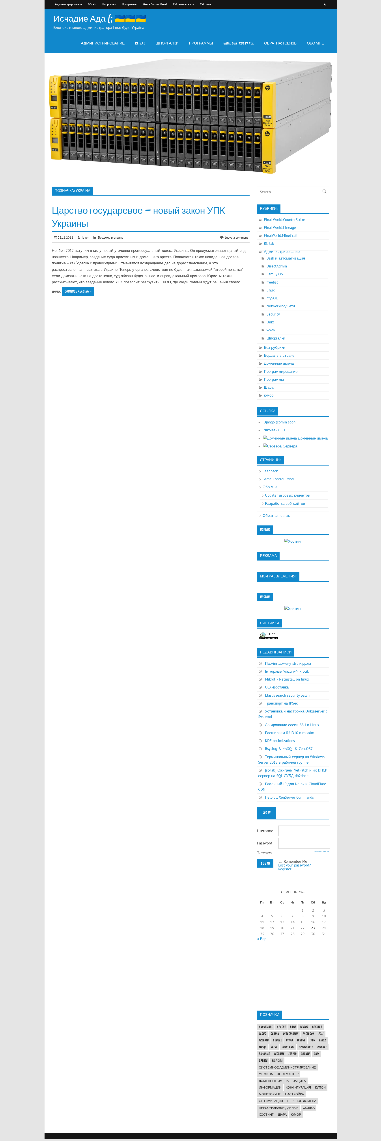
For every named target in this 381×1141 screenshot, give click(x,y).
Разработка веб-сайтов (285, 503)
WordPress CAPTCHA (321, 851)
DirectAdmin (277, 266)
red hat (322, 1047)
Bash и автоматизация (286, 258)
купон (320, 1087)
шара (282, 1115)
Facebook (308, 1034)
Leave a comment (236, 237)
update (263, 1061)
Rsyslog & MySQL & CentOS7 (289, 748)
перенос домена (301, 1101)
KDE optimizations (280, 740)
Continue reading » (78, 291)
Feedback (270, 471)
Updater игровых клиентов (287, 495)
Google (277, 1040)
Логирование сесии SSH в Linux (292, 724)
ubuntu (305, 1054)
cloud (262, 1034)
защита (299, 1081)
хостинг (266, 1115)
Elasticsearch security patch (287, 695)
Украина (266, 1074)
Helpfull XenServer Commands (289, 797)
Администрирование (68, 4)
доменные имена (274, 1081)
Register (284, 868)
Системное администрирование (287, 1067)
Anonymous (266, 1027)
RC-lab (91, 4)
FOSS (320, 1034)
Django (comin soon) (280, 422)
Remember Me (295, 861)
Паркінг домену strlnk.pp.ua (288, 663)
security (279, 1054)
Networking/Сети (281, 306)
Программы (129, 4)
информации (270, 1087)
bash (293, 1027)
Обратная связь (183, 4)
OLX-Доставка (277, 687)
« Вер (261, 938)
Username (265, 830)
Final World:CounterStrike (284, 219)
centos (304, 1027)
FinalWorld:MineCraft (281, 235)
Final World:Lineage (280, 227)
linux (271, 290)
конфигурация (298, 1087)
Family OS (275, 274)
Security (273, 314)
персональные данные (278, 1108)
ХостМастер (288, 1074)
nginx (274, 1047)
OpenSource (306, 1047)
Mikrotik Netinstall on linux (287, 679)
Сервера (289, 446)
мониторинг (270, 1094)
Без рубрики (274, 347)
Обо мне (205, 4)
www (271, 330)
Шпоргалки (108, 4)
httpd (289, 1040)
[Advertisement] (293, 975)
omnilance (288, 1047)
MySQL (272, 298)
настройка (294, 1094)
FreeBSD (264, 1040)
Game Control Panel (155, 4)
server (292, 1054)
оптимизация (271, 1101)
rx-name (264, 1054)
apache (281, 1027)
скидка (309, 1108)
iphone (301, 1040)
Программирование (280, 371)
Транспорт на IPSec (281, 703)
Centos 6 (317, 1027)
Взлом (277, 1061)
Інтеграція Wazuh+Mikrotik (287, 671)
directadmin (290, 1034)
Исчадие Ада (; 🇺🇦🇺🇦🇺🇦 (100, 18)
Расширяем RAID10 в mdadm (289, 732)
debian (275, 1034)
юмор (268, 395)
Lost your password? (294, 865)
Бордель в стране (110, 237)
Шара (268, 387)
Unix (270, 322)
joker (85, 237)
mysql (262, 1047)
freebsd (272, 282)
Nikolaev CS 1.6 (275, 430)
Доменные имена (279, 363)
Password (264, 843)
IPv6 (312, 1040)
